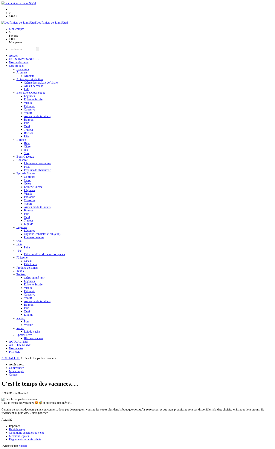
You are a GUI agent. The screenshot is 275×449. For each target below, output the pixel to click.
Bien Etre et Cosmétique (30, 92)
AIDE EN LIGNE (20, 345)
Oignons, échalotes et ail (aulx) (42, 234)
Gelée (27, 183)
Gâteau (28, 260)
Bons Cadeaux (25, 156)
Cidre (27, 146)
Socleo (23, 445)
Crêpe (27, 180)
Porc (26, 321)
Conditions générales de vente (26, 432)
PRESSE (14, 351)
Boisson (28, 119)
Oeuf (27, 126)
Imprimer (14, 426)
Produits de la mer (27, 267)
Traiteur (28, 129)
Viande (28, 102)
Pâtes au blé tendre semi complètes (44, 254)
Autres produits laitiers (29, 79)
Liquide (28, 223)
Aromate (21, 72)
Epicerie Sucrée (33, 99)
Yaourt (28, 112)
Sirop (27, 153)
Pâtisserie (29, 106)
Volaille (28, 324)
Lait (26, 89)
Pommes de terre (34, 237)
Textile (20, 271)
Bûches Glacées (33, 338)
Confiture (29, 176)
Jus (26, 149)
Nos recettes (16, 348)
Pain (26, 122)
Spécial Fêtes (24, 334)
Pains (27, 247)
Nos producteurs (18, 62)
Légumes (29, 96)
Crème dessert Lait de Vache (41, 82)
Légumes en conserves (37, 163)
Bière (27, 143)
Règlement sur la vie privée (25, 439)
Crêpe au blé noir (34, 277)
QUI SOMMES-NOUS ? (24, 59)
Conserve (29, 109)
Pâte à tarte (30, 264)
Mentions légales (19, 436)
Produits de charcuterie (37, 170)
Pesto (27, 166)
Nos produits (16, 65)
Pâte (26, 136)
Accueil (13, 55)
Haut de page (17, 429)
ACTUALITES (18, 341)
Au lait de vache (33, 85)
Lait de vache (32, 331)
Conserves (22, 69)
